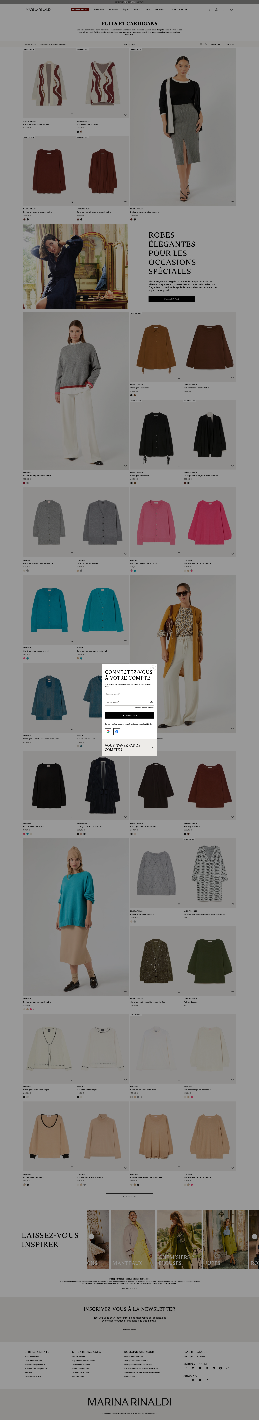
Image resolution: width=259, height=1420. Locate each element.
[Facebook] (116, 731)
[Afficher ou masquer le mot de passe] (151, 702)
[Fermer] (153, 668)
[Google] (108, 731)
